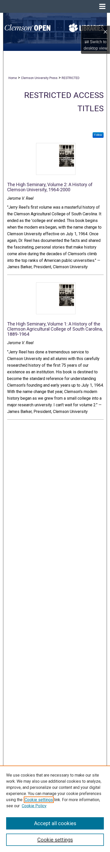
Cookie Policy (34, 805)
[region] (55, 809)
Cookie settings (39, 799)
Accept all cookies (55, 823)
